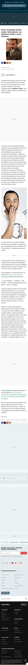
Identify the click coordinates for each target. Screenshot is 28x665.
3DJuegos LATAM (17, 650)
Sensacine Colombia (18, 654)
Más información (12, 663)
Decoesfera (4, 641)
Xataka (3, 612)
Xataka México (4, 650)
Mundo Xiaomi (4, 620)
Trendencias (4, 639)
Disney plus (4, 577)
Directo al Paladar (5, 630)
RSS (18, 563)
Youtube (12, 563)
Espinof (15, 623)
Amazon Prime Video (18, 574)
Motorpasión (16, 630)
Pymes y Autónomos (18, 641)
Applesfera (4, 616)
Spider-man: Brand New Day (7, 588)
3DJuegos (16, 612)
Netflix (3, 580)
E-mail (10, 63)
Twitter (5, 63)
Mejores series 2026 (14, 542)
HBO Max (3, 585)
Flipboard (7, 63)
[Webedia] (5, 605)
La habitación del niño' (13, 396)
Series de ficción (5, 574)
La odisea (5, 23)
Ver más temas (5, 593)
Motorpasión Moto (18, 632)
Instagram (15, 563)
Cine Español (23, 419)
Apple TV (3, 583)
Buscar (26, 598)
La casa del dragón (18, 585)
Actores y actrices (10, 419)
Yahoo (5, 416)
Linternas (23, 23)
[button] (10, 75)
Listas (15, 580)
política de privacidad (17, 556)
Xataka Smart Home (5, 618)
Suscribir (23, 553)
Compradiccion (5, 643)
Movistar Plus (17, 577)
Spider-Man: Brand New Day (14, 23)
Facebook (2, 63)
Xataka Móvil (4, 614)
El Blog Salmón (17, 639)
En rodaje (17, 419)
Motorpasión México (18, 656)
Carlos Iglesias (12, 394)
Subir (22, 604)
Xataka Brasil (4, 652)
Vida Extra (16, 614)
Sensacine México (17, 652)
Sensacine (16, 621)
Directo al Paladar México (6, 656)
